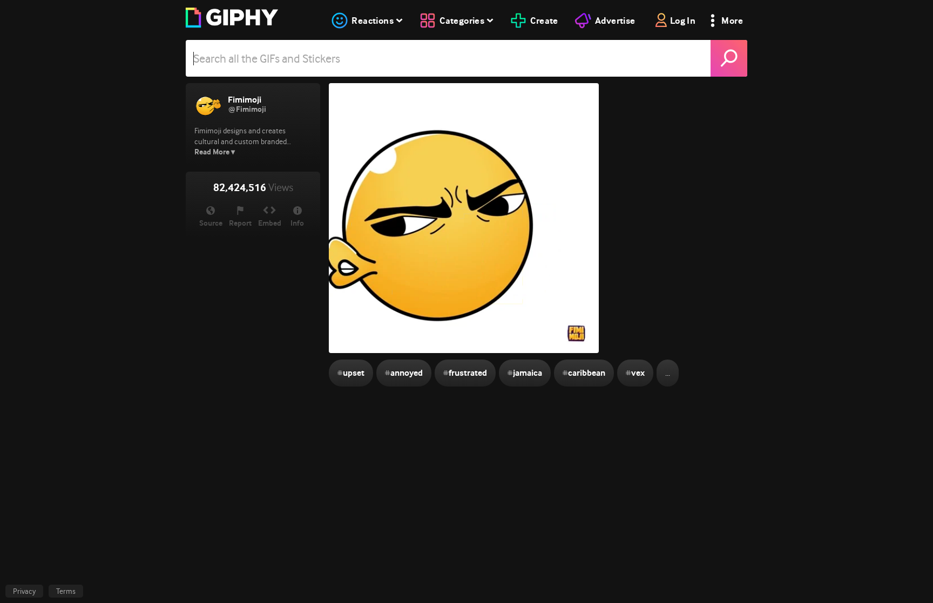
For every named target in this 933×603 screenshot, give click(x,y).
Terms (66, 591)
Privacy (24, 591)
